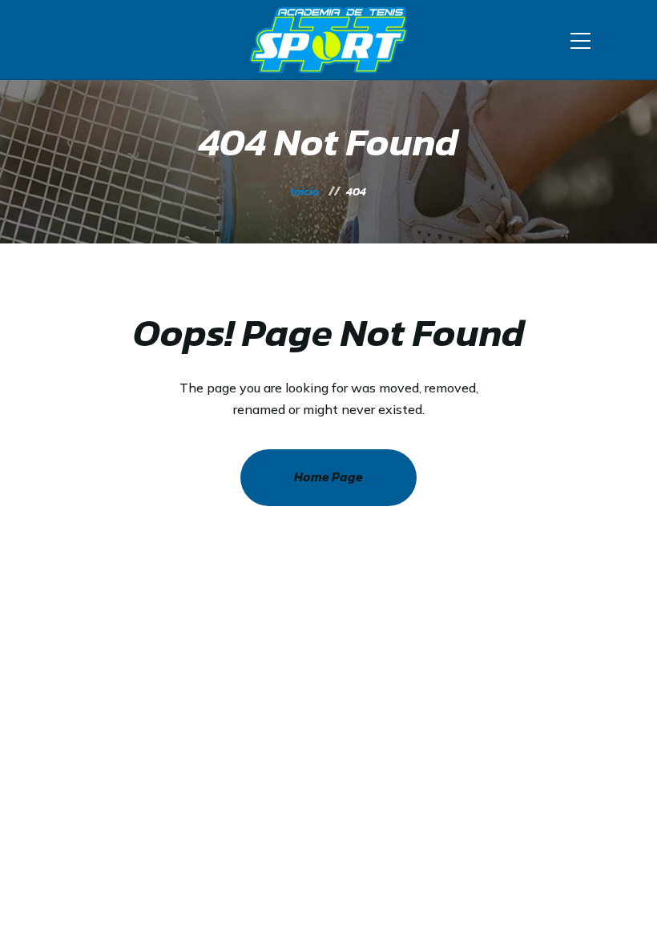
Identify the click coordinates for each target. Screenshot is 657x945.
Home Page (328, 476)
